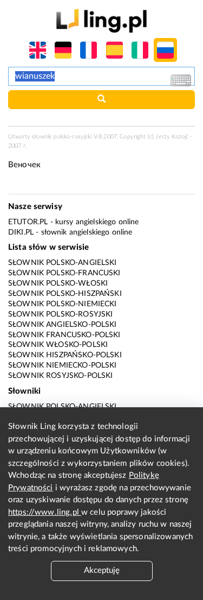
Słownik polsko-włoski (58, 283)
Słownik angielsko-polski (62, 325)
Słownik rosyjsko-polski (60, 376)
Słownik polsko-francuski (64, 273)
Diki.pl (21, 232)
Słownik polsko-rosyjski (60, 314)
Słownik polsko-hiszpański (65, 294)
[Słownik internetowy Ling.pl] (101, 20)
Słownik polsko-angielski (62, 263)
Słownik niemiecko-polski (62, 365)
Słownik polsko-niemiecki (62, 304)
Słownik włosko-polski (58, 345)
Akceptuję (102, 570)
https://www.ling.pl (44, 512)
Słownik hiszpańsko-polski (65, 355)
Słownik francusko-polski (64, 335)
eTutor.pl (28, 222)
